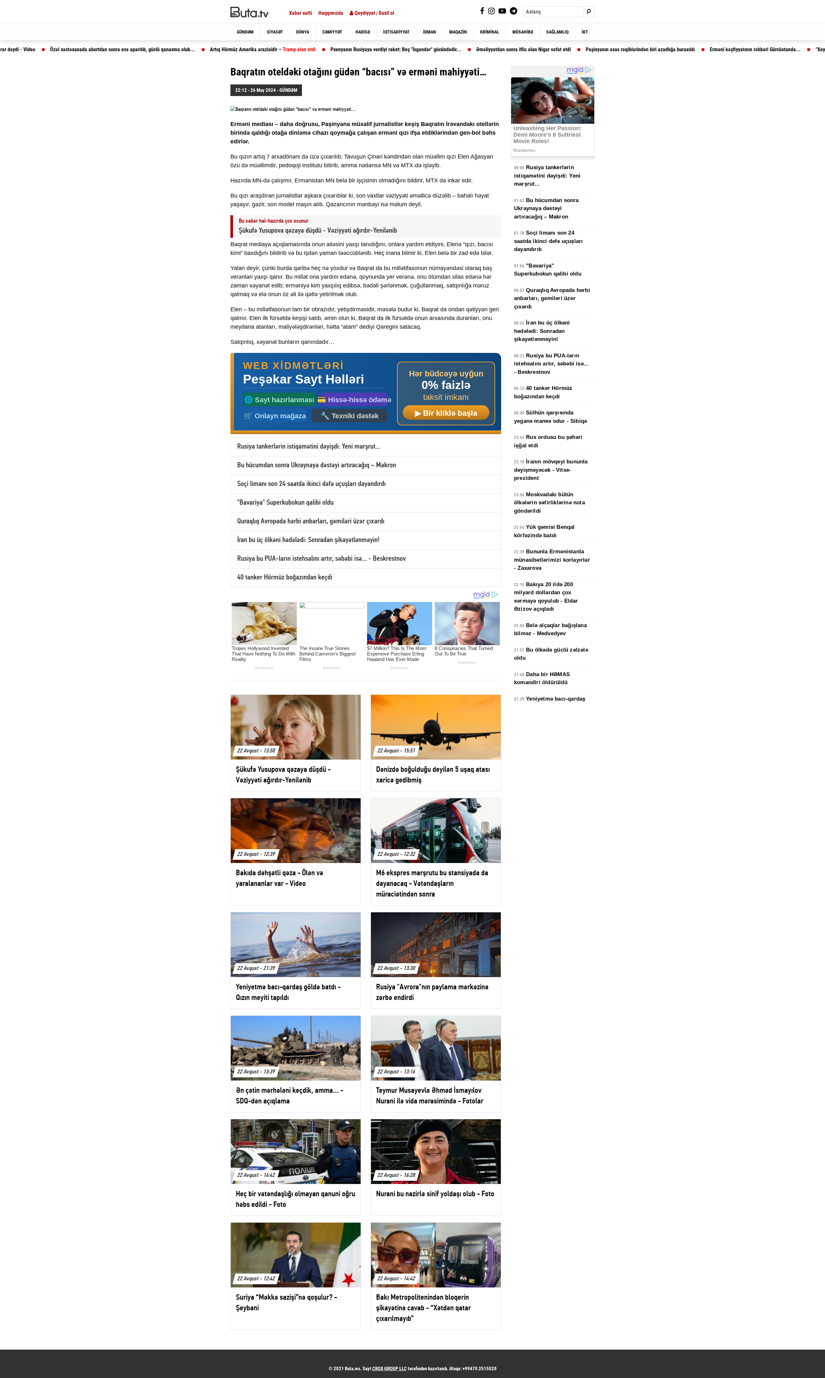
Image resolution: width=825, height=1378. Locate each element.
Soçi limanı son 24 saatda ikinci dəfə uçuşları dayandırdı (311, 484)
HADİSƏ (362, 31)
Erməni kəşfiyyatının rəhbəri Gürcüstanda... (689, 49)
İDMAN (429, 31)
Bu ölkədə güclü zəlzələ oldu (551, 654)
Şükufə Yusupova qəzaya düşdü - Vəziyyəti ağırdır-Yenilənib (318, 231)
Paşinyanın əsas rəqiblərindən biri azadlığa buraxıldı (574, 49)
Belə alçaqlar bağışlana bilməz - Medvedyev (550, 629)
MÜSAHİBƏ (522, 31)
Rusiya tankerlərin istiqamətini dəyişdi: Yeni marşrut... (308, 447)
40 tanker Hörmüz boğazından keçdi (284, 577)
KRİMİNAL (489, 31)
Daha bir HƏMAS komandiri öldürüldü (542, 678)
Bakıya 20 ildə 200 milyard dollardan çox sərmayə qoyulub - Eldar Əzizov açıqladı (546, 596)
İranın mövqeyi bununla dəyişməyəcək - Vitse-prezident (551, 470)
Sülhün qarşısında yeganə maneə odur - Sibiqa (550, 417)
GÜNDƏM (245, 31)
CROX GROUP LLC (389, 1369)
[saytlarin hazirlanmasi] (365, 393)
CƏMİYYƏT (332, 31)
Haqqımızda (330, 13)
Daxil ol (386, 13)
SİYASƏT (275, 31)
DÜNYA (302, 31)
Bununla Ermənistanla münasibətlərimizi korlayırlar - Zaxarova (552, 559)
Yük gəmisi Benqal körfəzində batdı (544, 531)
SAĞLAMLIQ (557, 31)
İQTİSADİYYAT (396, 31)
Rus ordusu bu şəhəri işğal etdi (548, 441)
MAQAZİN (458, 31)
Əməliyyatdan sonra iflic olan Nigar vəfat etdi (457, 49)
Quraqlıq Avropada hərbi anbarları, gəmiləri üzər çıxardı (310, 521)
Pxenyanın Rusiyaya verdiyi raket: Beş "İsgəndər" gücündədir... (329, 49)
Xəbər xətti (300, 13)
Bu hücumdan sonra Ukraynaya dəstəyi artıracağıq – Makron (316, 465)
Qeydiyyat (364, 13)
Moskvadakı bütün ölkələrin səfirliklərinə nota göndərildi (549, 502)
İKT (585, 31)
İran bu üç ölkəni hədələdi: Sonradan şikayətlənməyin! (308, 540)
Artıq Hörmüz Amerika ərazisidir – (196, 49)
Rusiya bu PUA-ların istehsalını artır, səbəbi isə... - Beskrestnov (321, 559)
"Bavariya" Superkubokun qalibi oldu (285, 503)
